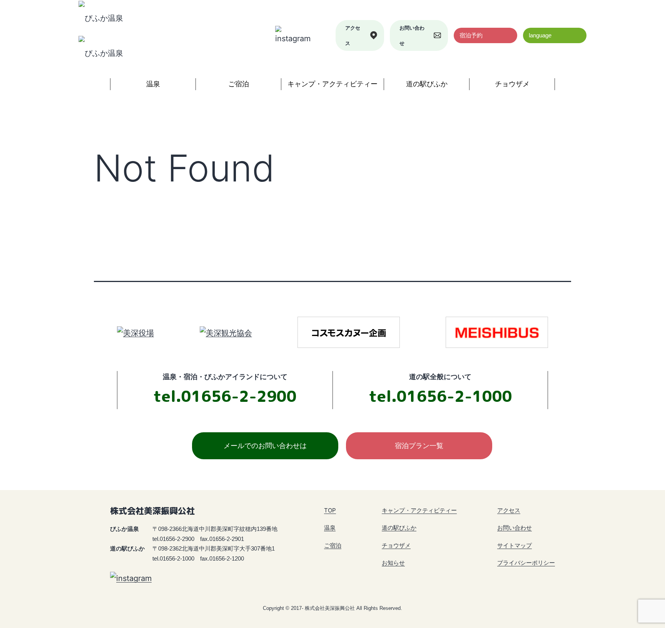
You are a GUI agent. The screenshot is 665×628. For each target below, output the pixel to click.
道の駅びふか (427, 84)
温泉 (153, 84)
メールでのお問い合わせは (265, 446)
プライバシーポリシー (526, 562)
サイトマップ (514, 545)
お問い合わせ (411, 35)
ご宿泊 (238, 84)
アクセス (352, 35)
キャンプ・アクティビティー (332, 84)
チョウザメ (512, 84)
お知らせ (393, 562)
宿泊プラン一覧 (419, 446)
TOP (330, 510)
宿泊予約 (471, 35)
